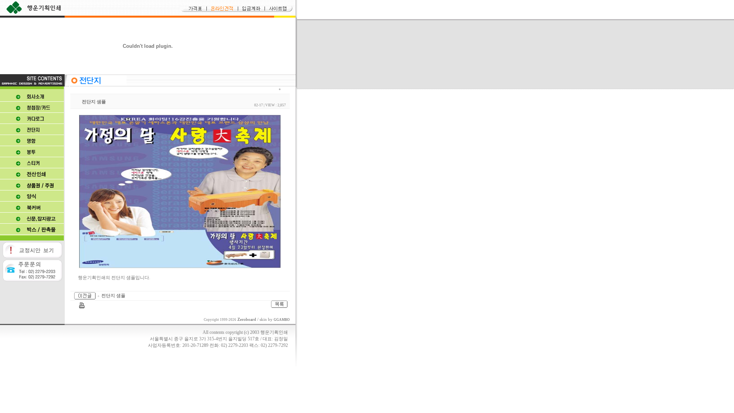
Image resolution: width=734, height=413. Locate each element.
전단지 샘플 (113, 295)
